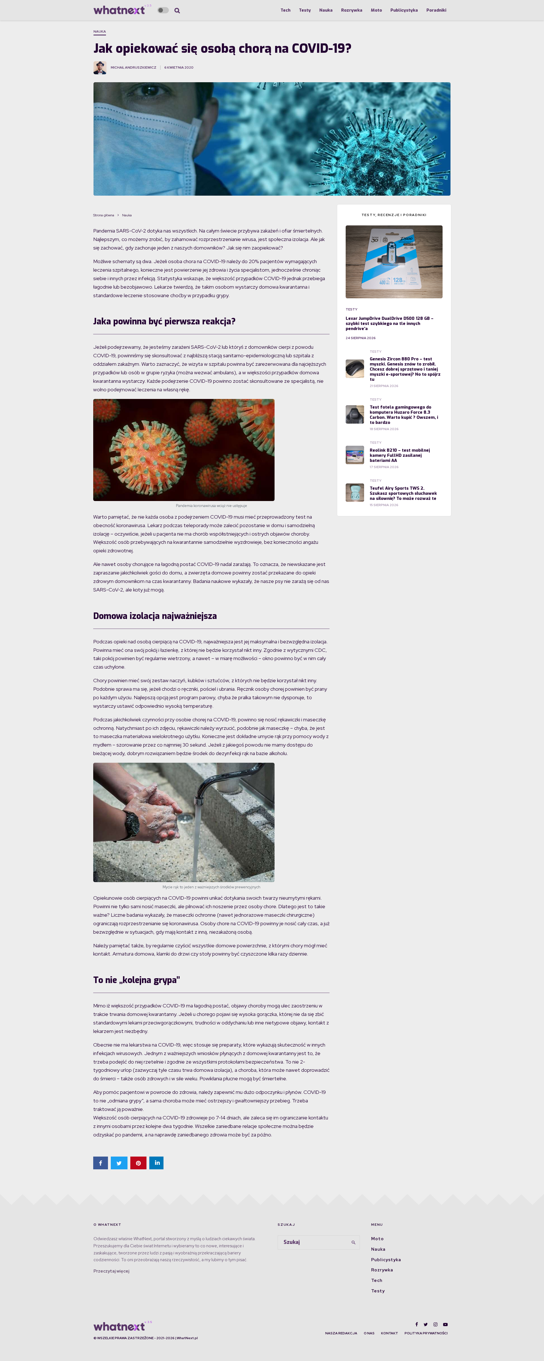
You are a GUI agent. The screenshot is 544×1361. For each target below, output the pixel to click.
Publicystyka (404, 10)
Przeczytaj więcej (111, 1271)
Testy (305, 10)
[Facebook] (417, 1324)
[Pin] (138, 1163)
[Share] (100, 1163)
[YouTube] (445, 1324)
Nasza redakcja (341, 1333)
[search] (354, 1242)
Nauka (326, 10)
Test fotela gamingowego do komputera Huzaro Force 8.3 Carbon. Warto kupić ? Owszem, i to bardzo (404, 415)
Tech (285, 10)
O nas (369, 1333)
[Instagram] (435, 1324)
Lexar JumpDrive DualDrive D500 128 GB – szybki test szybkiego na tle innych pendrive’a (390, 323)
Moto (376, 10)
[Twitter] (426, 1324)
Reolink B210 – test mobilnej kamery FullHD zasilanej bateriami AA (400, 455)
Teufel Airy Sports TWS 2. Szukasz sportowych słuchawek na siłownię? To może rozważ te (403, 493)
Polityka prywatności (426, 1333)
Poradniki (436, 10)
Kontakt (389, 1333)
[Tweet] (119, 1163)
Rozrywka (351, 10)
